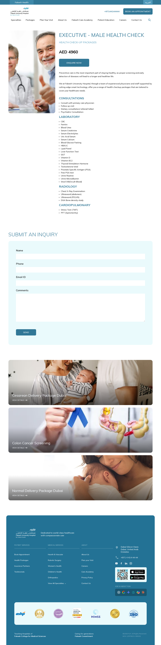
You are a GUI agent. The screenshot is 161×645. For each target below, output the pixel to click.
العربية (148, 2)
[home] (19, 11)
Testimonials (19, 572)
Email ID (21, 277)
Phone (20, 263)
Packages (30, 20)
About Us (85, 554)
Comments (22, 290)
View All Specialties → (57, 583)
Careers (122, 20)
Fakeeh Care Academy (82, 20)
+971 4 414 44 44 (129, 557)
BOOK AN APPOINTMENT (138, 11)
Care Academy (88, 572)
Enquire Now (74, 63)
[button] (15, 20)
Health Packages (21, 560)
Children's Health (55, 572)
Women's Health (55, 566)
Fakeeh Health (22, 2)
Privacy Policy (87, 577)
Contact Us (136, 20)
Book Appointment (22, 554)
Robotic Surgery (54, 560)
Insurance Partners (22, 566)
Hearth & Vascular (55, 554)
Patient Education (106, 20)
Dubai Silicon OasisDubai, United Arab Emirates (129, 549)
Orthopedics (53, 577)
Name (19, 250)
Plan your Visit (87, 560)
